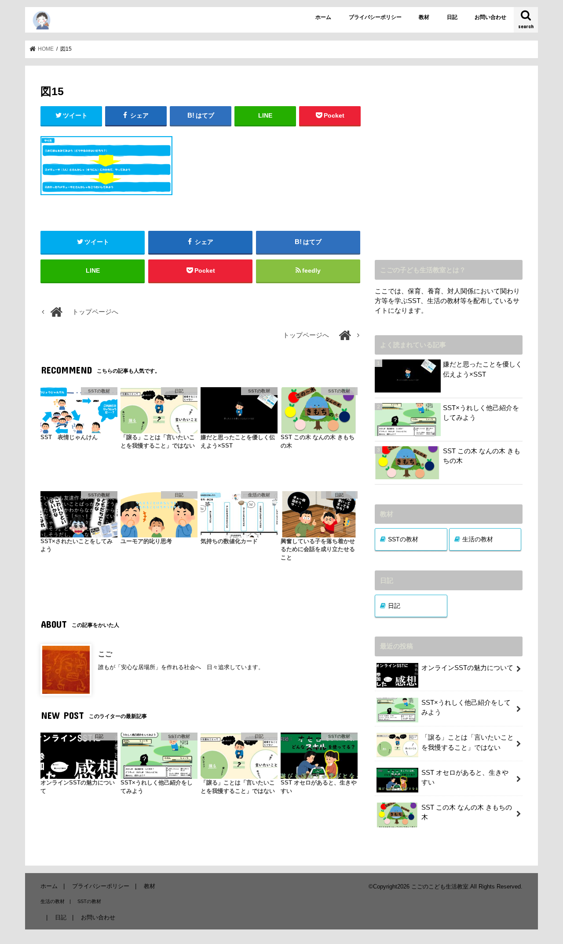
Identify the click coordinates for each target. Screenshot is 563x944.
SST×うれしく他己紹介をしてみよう (481, 412)
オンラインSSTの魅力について (467, 667)
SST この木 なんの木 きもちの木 (481, 456)
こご (105, 654)
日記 (452, 17)
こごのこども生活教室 (439, 886)
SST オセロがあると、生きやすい (464, 777)
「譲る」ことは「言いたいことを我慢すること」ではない (467, 742)
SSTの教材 (403, 539)
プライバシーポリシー (375, 17)
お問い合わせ (490, 17)
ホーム (323, 17)
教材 (424, 17)
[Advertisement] (449, 169)
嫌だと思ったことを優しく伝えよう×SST (482, 369)
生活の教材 (477, 539)
